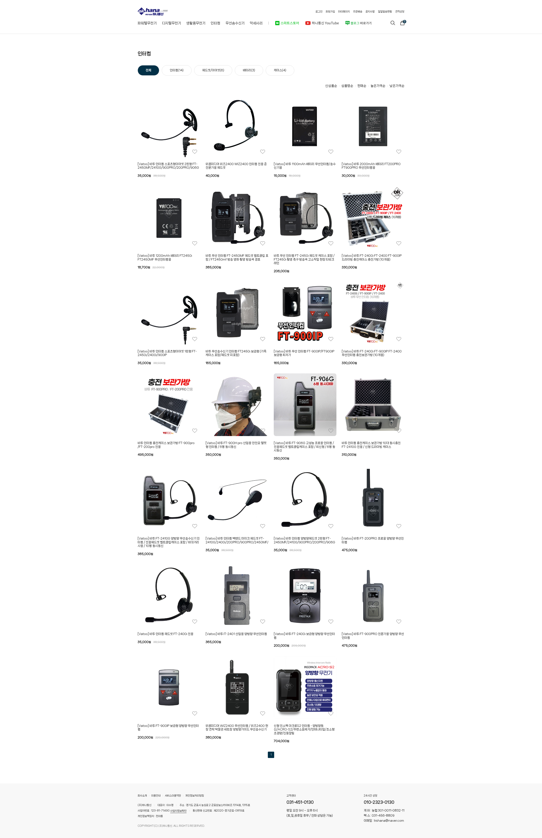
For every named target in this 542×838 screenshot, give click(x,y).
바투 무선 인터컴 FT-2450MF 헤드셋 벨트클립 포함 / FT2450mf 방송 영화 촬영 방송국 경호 (237, 257)
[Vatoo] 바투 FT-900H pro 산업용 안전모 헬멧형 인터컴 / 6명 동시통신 (236, 445)
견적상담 (399, 11)
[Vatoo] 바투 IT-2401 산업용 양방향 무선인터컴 (236, 634)
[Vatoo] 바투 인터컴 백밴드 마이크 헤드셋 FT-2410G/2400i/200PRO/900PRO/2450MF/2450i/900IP (237, 540)
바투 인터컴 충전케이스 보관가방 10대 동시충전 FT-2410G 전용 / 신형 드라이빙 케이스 (371, 445)
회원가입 (330, 11)
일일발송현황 (385, 11)
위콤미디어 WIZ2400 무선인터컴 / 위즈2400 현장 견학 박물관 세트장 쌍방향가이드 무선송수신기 (237, 727)
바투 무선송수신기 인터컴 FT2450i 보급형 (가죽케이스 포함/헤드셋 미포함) (236, 353)
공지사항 (370, 11)
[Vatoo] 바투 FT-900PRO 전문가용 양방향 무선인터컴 (373, 635)
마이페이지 (344, 11)
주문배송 (357, 11)
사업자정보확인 (178, 810)
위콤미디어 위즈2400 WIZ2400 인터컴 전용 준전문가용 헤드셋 (236, 166)
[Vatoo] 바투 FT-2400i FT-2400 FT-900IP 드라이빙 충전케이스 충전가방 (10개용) (372, 257)
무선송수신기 (235, 23)
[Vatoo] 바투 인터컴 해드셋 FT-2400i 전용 (165, 634)
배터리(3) (249, 70)
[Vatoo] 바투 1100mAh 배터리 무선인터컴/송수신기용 (305, 166)
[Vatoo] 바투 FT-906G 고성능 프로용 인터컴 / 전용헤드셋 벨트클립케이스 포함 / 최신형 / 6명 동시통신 (304, 446)
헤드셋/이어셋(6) (213, 70)
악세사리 (256, 23)
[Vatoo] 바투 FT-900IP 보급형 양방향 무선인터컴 (168, 727)
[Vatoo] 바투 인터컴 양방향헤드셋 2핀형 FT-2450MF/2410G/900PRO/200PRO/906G (304, 540)
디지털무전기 (171, 23)
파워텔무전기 (147, 23)
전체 (148, 70)
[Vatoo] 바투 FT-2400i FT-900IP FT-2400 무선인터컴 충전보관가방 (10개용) (372, 353)
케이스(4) (280, 70)
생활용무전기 (195, 23)
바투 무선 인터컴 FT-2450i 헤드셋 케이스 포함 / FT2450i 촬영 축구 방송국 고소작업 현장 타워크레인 (304, 259)
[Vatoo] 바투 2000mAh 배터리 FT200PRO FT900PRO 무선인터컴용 (371, 166)
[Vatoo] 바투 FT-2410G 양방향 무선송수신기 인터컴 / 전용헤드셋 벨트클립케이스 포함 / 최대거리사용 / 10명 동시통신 (169, 542)
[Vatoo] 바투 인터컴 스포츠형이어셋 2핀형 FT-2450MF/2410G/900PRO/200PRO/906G (168, 166)
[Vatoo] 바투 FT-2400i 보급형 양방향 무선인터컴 (304, 635)
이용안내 (155, 795)
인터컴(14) (177, 70)
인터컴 (215, 23)
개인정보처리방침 (194, 795)
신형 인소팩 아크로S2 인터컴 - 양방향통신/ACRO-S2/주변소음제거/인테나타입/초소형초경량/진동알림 (304, 729)
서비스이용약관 (173, 795)
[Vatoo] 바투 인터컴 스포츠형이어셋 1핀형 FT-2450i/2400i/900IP (167, 353)
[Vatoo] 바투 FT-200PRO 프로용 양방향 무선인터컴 (373, 540)
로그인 (318, 11)
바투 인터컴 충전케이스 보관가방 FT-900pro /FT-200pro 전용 (166, 445)
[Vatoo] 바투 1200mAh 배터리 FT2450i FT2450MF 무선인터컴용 (165, 257)
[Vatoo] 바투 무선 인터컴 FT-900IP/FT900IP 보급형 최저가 (304, 353)
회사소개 (142, 795)
